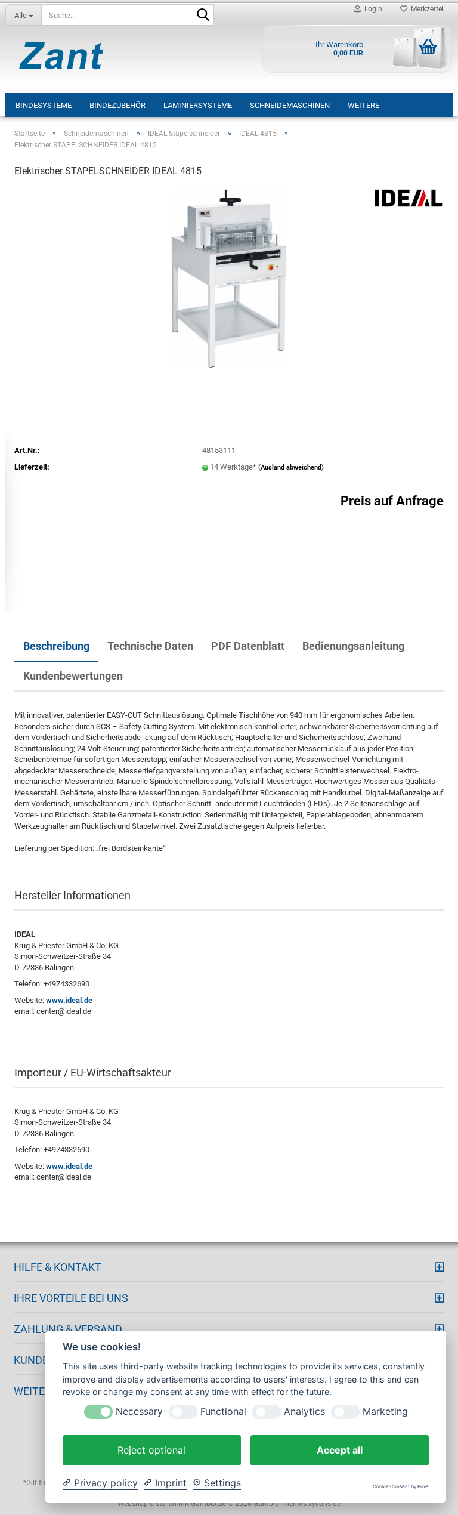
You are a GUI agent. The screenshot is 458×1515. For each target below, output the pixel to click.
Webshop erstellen (147, 1503)
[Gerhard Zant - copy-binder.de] (61, 55)
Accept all (340, 1450)
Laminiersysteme (197, 105)
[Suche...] (202, 15)
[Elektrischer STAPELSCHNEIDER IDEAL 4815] (228, 277)
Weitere (363, 105)
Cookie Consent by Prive (401, 1486)
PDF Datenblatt (247, 646)
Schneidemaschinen (290, 105)
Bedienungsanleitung (353, 646)
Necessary (139, 1411)
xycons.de (324, 1503)
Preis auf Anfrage (392, 500)
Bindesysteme (44, 105)
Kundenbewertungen (73, 675)
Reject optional (151, 1450)
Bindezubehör (117, 105)
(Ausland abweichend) (291, 467)
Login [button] (371, 9)
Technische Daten (150, 646)
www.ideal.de (69, 1000)
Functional (223, 1411)
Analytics (304, 1411)
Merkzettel (425, 9)
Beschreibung (56, 646)
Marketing (385, 1411)
